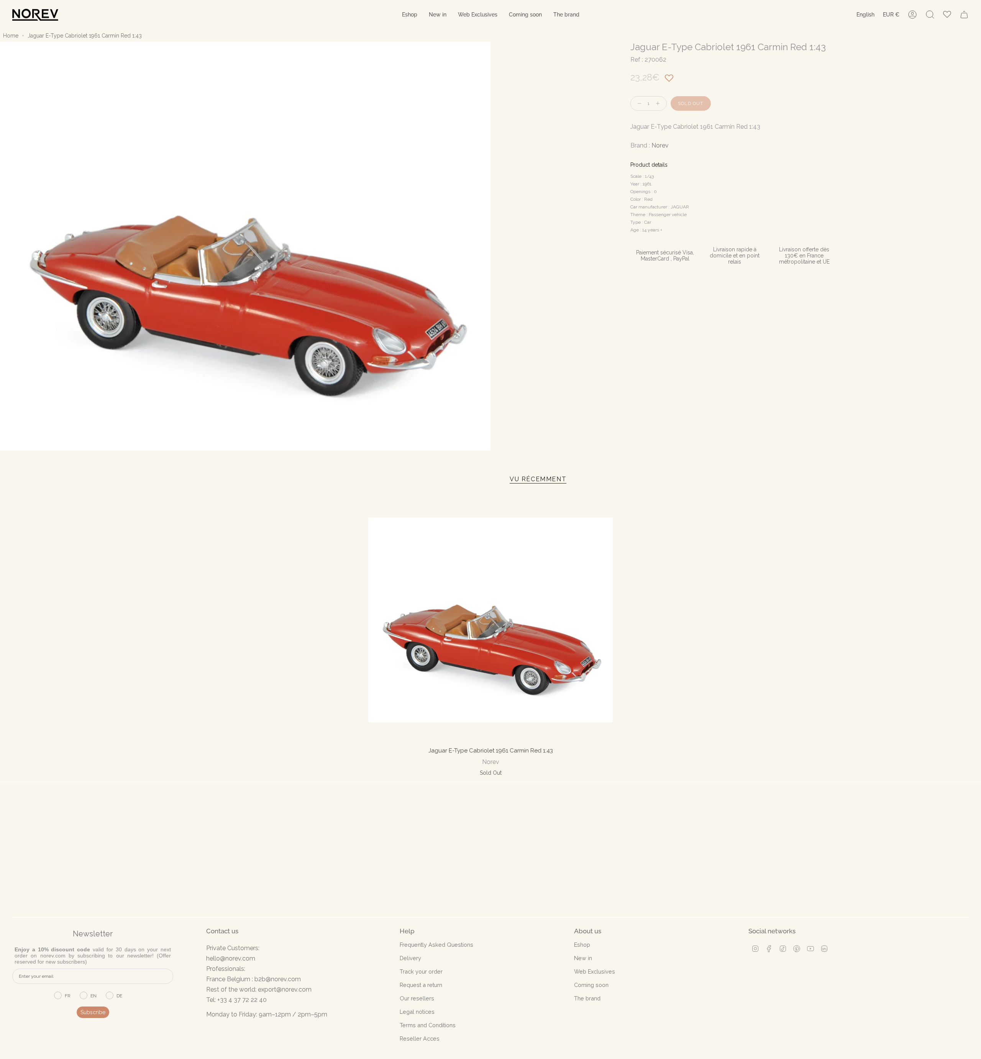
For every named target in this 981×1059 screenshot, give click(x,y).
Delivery (410, 958)
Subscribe (92, 1012)
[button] (409, 15)
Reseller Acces (420, 1038)
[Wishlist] (947, 15)
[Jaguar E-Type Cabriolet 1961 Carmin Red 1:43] (490, 620)
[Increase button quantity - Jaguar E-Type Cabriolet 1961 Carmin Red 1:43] (659, 103)
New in (583, 958)
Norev (660, 145)
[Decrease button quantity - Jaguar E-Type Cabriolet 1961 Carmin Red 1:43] (637, 103)
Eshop (582, 944)
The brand (587, 998)
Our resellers (417, 998)
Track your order (421, 971)
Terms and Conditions (428, 1025)
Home (10, 36)
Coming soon (591, 985)
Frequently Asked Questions (436, 944)
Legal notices (417, 1011)
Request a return (421, 985)
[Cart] (964, 14)
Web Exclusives (594, 971)
